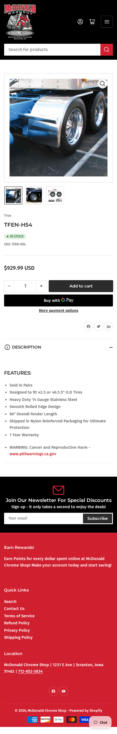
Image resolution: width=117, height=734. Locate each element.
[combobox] (58, 50)
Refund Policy (17, 623)
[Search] (107, 49)
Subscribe (97, 518)
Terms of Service (19, 615)
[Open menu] (107, 22)
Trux (7, 215)
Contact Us (14, 608)
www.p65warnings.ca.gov (33, 453)
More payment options (58, 310)
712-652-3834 (30, 671)
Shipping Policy (18, 637)
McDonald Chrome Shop (47, 710)
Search (10, 601)
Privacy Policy (17, 630)
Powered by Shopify (85, 710)
